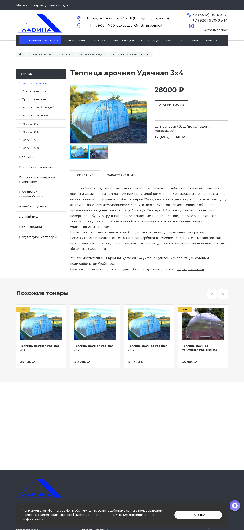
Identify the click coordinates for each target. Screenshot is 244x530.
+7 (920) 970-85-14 (210, 20)
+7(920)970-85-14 (190, 269)
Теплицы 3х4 (30, 123)
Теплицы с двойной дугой (38, 107)
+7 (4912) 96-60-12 (210, 15)
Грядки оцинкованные (37, 167)
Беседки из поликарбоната (31, 194)
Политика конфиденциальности (76, 515)
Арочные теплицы (91, 54)
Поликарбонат (30, 227)
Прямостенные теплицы (38, 99)
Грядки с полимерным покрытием (37, 180)
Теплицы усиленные (35, 115)
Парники (26, 157)
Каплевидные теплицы (36, 91)
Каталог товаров (41, 54)
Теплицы (65, 54)
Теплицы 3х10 (30, 147)
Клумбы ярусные (33, 206)
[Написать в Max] (191, 26)
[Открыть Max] (235, 505)
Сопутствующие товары (38, 237)
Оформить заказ (171, 104)
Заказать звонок (215, 30)
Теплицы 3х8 (30, 139)
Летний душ (29, 216)
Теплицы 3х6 (30, 131)
